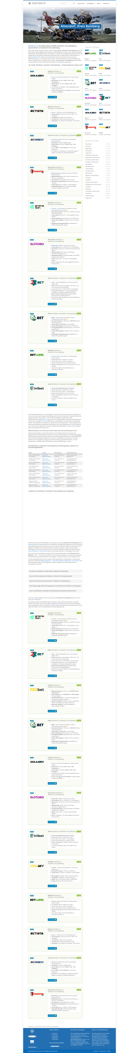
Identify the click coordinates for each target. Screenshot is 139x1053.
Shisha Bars (55, 1035)
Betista (53, 112)
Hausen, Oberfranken (97, 182)
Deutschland (38, 1026)
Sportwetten (81, 4)
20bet (49, 57)
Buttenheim (97, 144)
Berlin (80, 543)
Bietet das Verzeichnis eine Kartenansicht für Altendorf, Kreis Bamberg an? (49, 581)
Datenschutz (103, 1051)
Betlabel (54, 356)
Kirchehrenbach (97, 171)
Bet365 (35, 57)
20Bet (53, 317)
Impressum (96, 1051)
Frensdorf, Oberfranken (97, 162)
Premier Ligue (46, 419)
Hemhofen (97, 193)
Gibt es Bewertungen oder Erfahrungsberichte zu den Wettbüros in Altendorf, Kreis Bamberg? (55, 586)
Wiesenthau (97, 173)
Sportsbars (54, 1033)
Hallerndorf (97, 153)
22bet (39, 57)
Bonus (98, 4)
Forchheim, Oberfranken (97, 160)
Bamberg (97, 189)
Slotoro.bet (55, 245)
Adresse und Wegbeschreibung (46, 456)
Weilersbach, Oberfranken (97, 157)
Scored (53, 139)
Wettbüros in (31, 1026)
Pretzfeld (97, 186)
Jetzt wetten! (52, 97)
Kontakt (36, 599)
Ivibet (53, 388)
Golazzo (54, 77)
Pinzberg (97, 177)
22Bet (53, 282)
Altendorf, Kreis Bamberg (56, 73)
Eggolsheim (97, 148)
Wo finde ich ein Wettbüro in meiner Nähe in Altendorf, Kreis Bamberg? (48, 571)
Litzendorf (97, 180)
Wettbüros (106, 4)
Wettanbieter (90, 4)
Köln (38, 544)
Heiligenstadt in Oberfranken (97, 184)
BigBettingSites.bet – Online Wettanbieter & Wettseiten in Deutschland (60, 561)
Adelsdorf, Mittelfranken (97, 175)
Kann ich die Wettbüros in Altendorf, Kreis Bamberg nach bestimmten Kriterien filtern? (52, 591)
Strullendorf (97, 151)
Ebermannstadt (97, 166)
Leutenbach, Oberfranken (97, 191)
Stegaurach (97, 198)
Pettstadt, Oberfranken (97, 155)
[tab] (55, 571)
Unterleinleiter (97, 169)
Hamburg (30, 544)
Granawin (54, 208)
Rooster (54, 173)
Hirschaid (97, 146)
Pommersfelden (97, 195)
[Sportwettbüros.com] (37, 3)
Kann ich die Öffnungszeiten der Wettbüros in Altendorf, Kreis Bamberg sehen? (50, 576)
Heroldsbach (97, 164)
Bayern (44, 1026)
